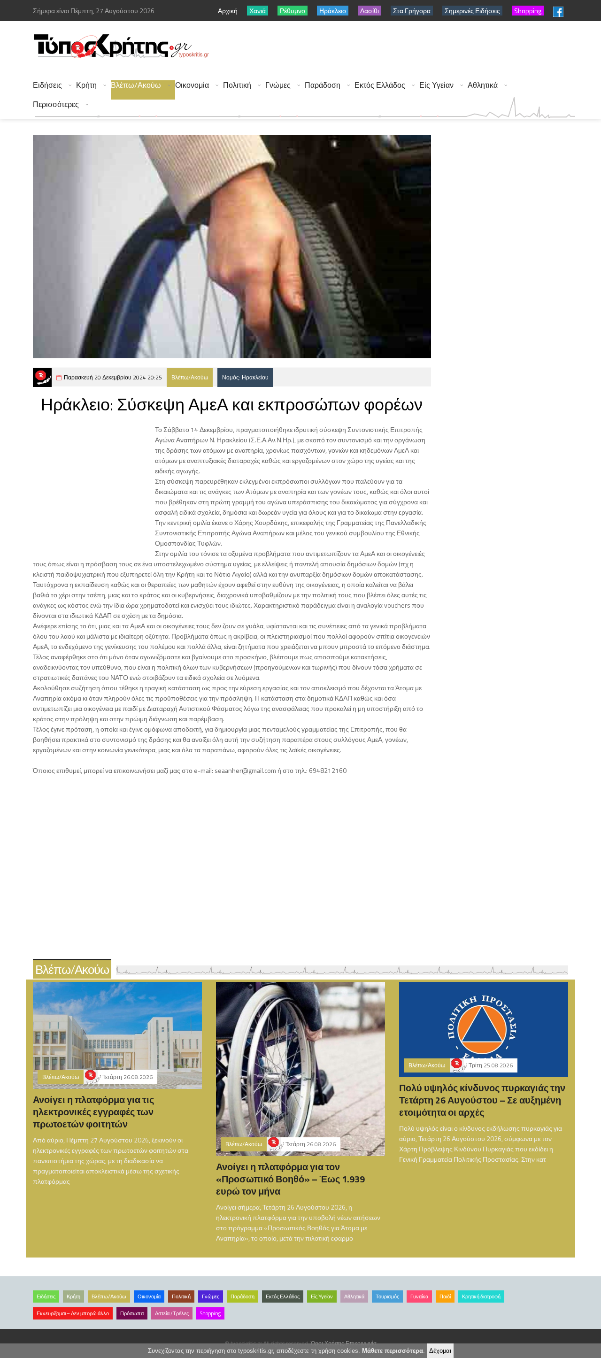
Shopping (210, 1313)
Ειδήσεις (47, 85)
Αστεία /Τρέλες (172, 1313)
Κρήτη (86, 85)
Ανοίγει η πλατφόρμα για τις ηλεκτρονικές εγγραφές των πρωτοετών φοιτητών (93, 1111)
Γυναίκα (419, 1296)
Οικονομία (192, 85)
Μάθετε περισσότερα (392, 1350)
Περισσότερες (56, 104)
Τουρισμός (387, 1296)
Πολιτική (237, 85)
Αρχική (228, 10)
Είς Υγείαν (436, 85)
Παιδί (445, 1296)
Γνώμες (278, 85)
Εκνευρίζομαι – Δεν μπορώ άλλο (73, 1313)
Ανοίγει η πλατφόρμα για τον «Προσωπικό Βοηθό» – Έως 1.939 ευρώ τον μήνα (290, 1178)
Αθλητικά (483, 85)
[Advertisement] (404, 47)
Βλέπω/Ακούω (136, 85)
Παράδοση (322, 85)
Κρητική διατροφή (481, 1296)
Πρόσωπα (132, 1313)
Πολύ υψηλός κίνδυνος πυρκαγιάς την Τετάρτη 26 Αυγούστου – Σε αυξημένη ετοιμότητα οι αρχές (482, 1099)
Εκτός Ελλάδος (379, 85)
